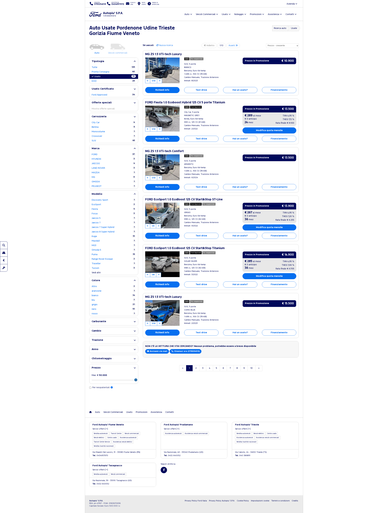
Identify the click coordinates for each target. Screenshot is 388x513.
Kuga (113, 236)
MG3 (113, 245)
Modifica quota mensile (269, 130)
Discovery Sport (113, 200)
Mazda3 (113, 241)
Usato (114, 76)
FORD (113, 154)
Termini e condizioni (280, 501)
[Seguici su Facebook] (164, 470)
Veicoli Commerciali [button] (205, 14)
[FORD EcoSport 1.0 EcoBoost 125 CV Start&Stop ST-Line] (162, 215)
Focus (113, 214)
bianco (113, 295)
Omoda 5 (113, 250)
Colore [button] (96, 280)
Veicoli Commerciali (113, 412)
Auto (97, 412)
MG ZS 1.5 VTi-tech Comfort (164, 151)
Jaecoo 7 (113, 223)
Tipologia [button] (98, 61)
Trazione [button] (97, 340)
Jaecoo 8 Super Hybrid (113, 232)
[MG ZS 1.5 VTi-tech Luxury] (162, 70)
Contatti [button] (290, 14)
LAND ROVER (113, 168)
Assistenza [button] (273, 14)
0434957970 (100, 455)
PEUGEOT (113, 186)
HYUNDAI (113, 159)
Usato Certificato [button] (103, 89)
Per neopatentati (101, 387)
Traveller (113, 264)
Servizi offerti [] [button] (100, 429)
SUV (113, 141)
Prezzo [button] (96, 368)
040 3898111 (242, 455)
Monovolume (113, 132)
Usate (294, 28)
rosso (113, 314)
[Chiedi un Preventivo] (4, 260)
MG (113, 177)
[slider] (135, 379)
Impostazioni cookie (260, 501)
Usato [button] (225, 14)
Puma (113, 254)
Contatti (169, 412)
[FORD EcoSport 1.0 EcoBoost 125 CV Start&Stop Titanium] (162, 264)
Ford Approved (113, 95)
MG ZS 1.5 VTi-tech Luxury (163, 54)
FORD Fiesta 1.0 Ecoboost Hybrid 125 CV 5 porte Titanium (185, 102)
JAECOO (113, 163)
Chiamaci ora (187, 351)
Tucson (113, 268)
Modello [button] (97, 194)
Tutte (113, 67)
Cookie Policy (243, 501)
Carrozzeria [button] (99, 116)
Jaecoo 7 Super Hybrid (113, 227)
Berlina (113, 127)
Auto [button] (186, 14)
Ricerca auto (280, 28)
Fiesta (113, 209)
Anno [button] (95, 349)
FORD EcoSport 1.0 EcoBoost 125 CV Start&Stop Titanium (185, 248)
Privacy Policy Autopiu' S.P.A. (222, 501)
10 (251, 368)
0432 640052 (172, 455)
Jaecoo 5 (113, 218)
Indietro (210, 45)
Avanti (232, 45)
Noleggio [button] (239, 14)
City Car (113, 122)
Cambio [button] (96, 331)
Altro (113, 286)
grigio (113, 305)
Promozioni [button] (255, 14)
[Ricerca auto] (4, 245)
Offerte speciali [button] (102, 103)
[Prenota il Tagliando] (4, 268)
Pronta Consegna (113, 72)
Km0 (113, 81)
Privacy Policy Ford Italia (196, 501)
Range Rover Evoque (113, 259)
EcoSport (113, 205)
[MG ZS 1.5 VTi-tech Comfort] (162, 167)
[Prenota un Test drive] (4, 252)
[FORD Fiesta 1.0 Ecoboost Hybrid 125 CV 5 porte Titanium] (162, 118)
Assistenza (156, 412)
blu (113, 300)
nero (113, 309)
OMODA (113, 182)
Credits (295, 501)
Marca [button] (95, 148)
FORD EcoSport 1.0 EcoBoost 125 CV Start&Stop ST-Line (184, 199)
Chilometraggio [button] (102, 358)
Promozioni (141, 412)
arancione (113, 291)
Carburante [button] (99, 321)
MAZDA (113, 173)
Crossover (113, 136)
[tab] (113, 61)
